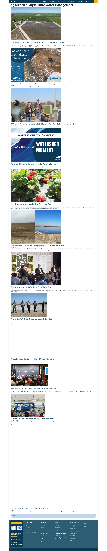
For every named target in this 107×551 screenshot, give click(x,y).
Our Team (28, 527)
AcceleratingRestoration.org (60, 537)
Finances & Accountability (31, 532)
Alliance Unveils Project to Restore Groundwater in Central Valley (32, 319)
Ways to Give (43, 541)
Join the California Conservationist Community (46, 539)
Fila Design (62, 549)
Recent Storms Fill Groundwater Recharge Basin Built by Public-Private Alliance (37, 246)
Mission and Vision (29, 524)
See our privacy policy (15, 539)
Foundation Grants (73, 533)
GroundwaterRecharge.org (60, 538)
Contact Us (28, 535)
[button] (88, 1)
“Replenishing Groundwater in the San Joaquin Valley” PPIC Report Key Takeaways (38, 42)
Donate (16, 523)
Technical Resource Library (60, 535)
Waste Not (42, 527)
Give (96, 1)
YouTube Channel (58, 525)
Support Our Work (82, 1)
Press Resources (58, 530)
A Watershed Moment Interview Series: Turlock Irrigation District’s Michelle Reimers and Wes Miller (43, 124)
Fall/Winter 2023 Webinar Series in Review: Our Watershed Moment (33, 164)
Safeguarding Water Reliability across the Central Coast (29, 509)
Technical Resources (72, 1)
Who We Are (45, 1)
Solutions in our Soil (44, 525)
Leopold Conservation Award (46, 530)
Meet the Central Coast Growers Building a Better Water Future (31, 204)
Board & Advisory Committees (31, 530)
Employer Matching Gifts (74, 531)
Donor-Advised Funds (74, 530)
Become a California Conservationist (73, 526)
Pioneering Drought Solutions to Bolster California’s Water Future (32, 359)
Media (64, 1)
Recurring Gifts (72, 538)
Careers (27, 534)
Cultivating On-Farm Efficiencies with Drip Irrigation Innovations (32, 419)
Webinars (42, 535)
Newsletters (57, 527)
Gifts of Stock (72, 535)
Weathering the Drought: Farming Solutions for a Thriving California (33, 388)
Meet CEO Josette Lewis (30, 529)
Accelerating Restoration (45, 524)
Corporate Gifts (72, 528)
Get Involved (58, 1)
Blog (56, 524)
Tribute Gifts (72, 540)
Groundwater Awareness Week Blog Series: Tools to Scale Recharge (33, 84)
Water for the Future (44, 529)
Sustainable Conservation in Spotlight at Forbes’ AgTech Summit (32, 287)
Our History (28, 525)
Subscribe (14, 536)
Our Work (52, 1)
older (13, 515)
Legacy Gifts (72, 536)
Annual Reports (58, 529)
